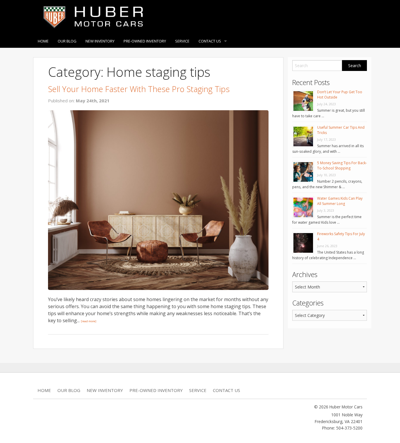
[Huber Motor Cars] (91, 16)
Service (182, 41)
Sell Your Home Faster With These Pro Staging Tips (139, 89)
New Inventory (100, 41)
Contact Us (210, 41)
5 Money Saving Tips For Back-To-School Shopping (342, 165)
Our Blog (67, 41)
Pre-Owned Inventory (145, 41)
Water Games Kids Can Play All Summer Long (340, 201)
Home (43, 41)
